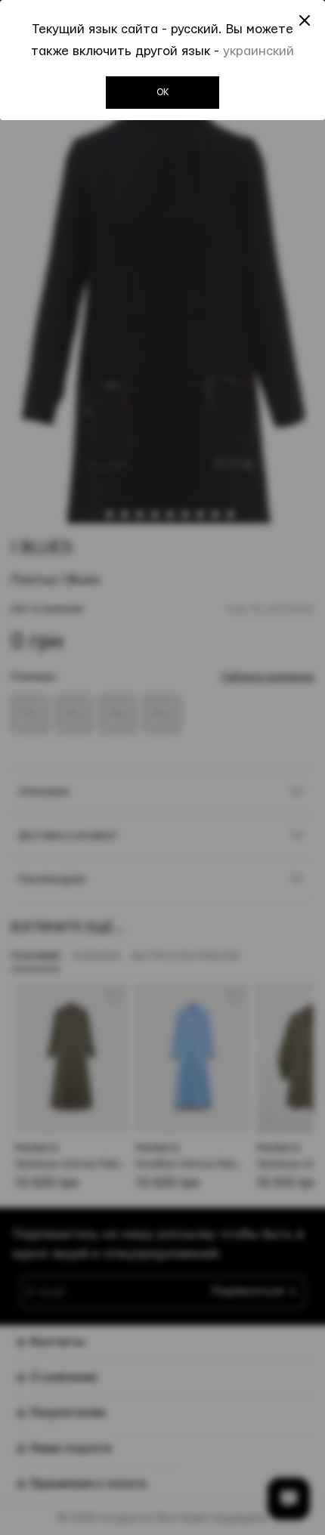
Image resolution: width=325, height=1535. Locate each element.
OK (162, 92)
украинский (258, 51)
